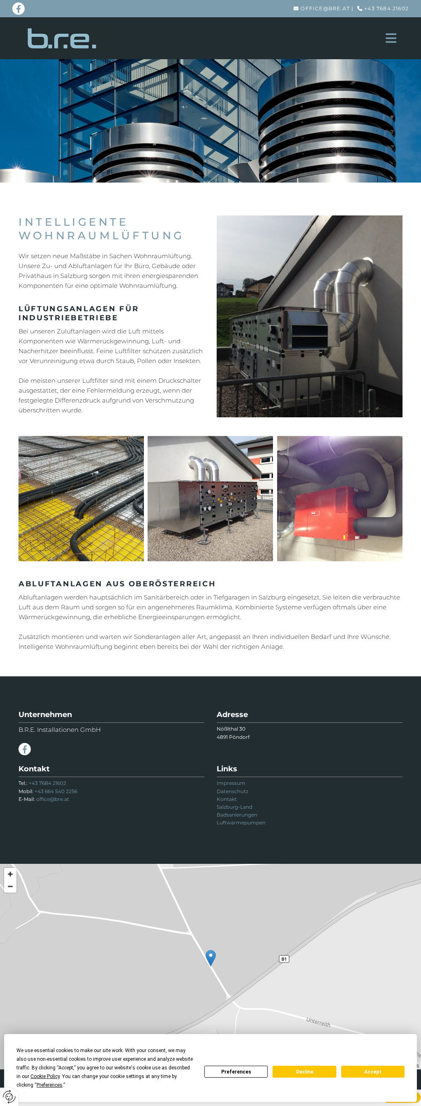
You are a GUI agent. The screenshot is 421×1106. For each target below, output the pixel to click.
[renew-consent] (9, 1096)
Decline (304, 1072)
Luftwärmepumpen (241, 822)
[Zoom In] (10, 874)
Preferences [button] (49, 1085)
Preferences (236, 1072)
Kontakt (227, 799)
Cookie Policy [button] (45, 1076)
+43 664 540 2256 (56, 791)
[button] (257, 38)
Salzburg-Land (234, 807)
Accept (373, 1072)
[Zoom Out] (10, 886)
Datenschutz (232, 791)
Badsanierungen (237, 815)
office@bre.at (325, 8)
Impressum (231, 783)
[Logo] (61, 38)
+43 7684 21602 (386, 8)
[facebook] (18, 8)
